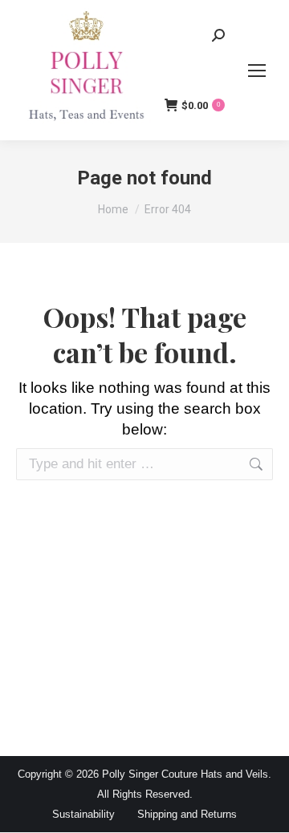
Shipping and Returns (187, 814)
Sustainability (83, 814)
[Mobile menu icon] (257, 71)
